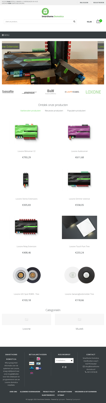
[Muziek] (79, 319)
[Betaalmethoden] (31, 359)
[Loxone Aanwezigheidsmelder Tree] (79, 275)
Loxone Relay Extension (26, 246)
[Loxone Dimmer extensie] (79, 180)
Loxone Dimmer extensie (79, 199)
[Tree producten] (53, 62)
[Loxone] (76, 92)
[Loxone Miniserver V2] (26, 132)
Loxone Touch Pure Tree (79, 246)
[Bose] (12, 92)
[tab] (30, 111)
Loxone (27, 328)
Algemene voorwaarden (30, 392)
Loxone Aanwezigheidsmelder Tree (79, 294)
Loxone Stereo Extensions (26, 199)
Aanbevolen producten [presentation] (30, 110)
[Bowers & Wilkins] (34, 92)
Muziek (79, 328)
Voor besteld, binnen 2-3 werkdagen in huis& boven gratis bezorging (20, 2)
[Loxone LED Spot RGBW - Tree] (26, 275)
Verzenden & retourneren (86, 392)
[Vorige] (3, 63)
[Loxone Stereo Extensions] (26, 180)
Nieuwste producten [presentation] (54, 110)
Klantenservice (48, 395)
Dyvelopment (76, 399)
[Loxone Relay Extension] (26, 227)
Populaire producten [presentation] (76, 110)
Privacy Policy (49, 392)
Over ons (13, 392)
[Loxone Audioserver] (79, 132)
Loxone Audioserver (79, 151)
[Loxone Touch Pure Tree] (79, 227)
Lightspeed (61, 399)
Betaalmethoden (65, 392)
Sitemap (61, 395)
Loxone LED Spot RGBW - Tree (26, 294)
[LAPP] (55, 92)
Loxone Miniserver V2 (26, 151)
